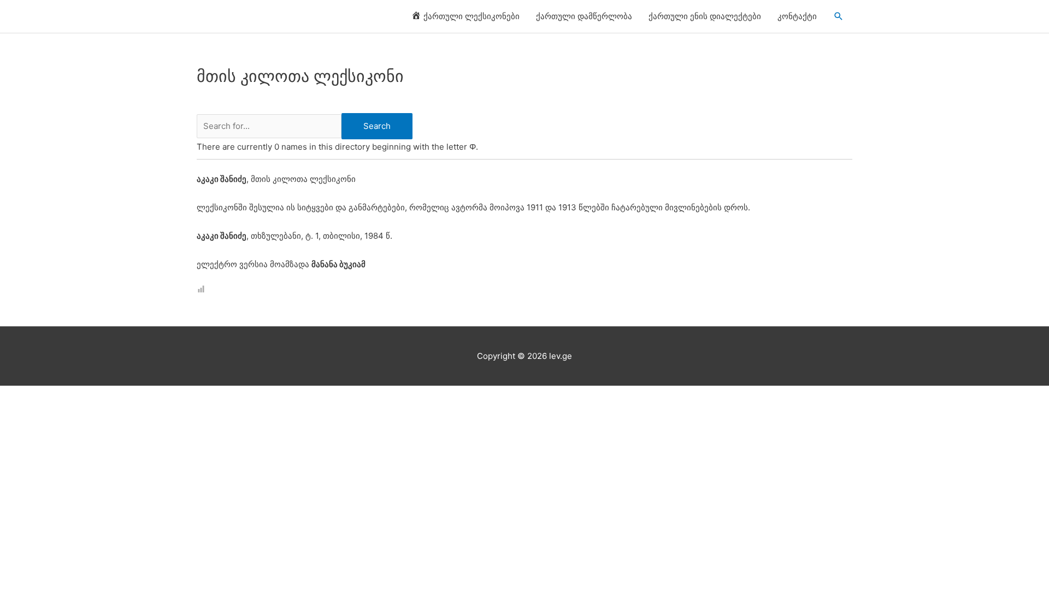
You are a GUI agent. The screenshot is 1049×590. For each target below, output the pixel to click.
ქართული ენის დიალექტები (705, 16)
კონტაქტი (797, 16)
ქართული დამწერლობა (584, 16)
